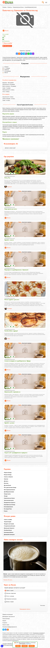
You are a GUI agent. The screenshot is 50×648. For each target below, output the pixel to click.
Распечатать (7, 41)
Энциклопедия (7, 521)
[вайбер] (26, 54)
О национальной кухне (9, 525)
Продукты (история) (9, 523)
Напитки (6, 479)
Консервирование (8, 506)
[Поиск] (42, 2)
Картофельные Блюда (9, 504)
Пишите (4, 620)
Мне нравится (8, 45)
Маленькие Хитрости (9, 528)
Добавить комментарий (10, 147)
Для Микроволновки (9, 491)
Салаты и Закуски (8, 476)
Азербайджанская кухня (30, 7)
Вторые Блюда (7, 474)
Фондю (6, 496)
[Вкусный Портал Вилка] (7, 2)
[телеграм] (24, 54)
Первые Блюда (7, 472)
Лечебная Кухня (8, 530)
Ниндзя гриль (7, 493)
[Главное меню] (46, 2)
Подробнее (28, 643)
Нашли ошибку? (8, 43)
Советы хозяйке (8, 519)
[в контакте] (21, 54)
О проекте (4, 622)
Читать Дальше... (8, 579)
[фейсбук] (17, 54)
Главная (4, 7)
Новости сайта (5, 624)
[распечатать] (33, 54)
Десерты (6, 481)
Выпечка (6, 483)
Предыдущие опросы (25, 609)
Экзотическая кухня (9, 500)
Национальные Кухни (9, 498)
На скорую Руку (8, 508)
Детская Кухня (7, 485)
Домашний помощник (9, 534)
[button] (2, 646)
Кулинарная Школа (8, 532)
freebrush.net (12, 645)
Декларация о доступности (8, 616)
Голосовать (42, 605)
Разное (5, 511)
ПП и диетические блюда (10, 487)
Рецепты (10, 7)
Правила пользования (7, 614)
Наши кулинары (6, 618)
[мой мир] (31, 54)
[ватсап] (28, 54)
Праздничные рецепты (9, 502)
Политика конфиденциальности (9, 626)
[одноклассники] (19, 54)
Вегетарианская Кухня (9, 489)
